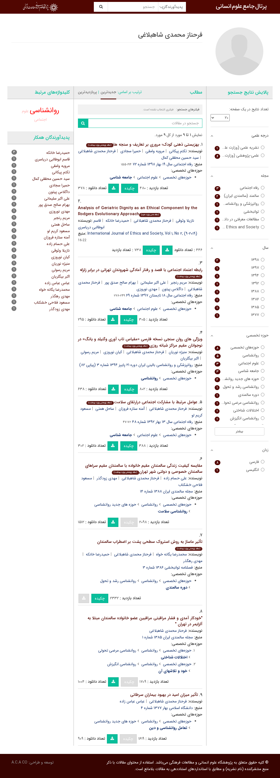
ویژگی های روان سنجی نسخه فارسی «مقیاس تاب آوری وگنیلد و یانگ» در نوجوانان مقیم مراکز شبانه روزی (140, 342)
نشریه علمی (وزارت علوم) (238, 148)
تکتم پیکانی (178, 151)
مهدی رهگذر (60, 296)
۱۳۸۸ (238, 291)
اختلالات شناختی (238, 410)
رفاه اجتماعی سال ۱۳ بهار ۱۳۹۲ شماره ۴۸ (162, 422)
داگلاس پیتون (172, 289)
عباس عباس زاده (132, 701)
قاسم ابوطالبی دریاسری (52, 159)
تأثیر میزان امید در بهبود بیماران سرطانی (164, 694)
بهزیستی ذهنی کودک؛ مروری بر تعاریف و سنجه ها (143, 144)
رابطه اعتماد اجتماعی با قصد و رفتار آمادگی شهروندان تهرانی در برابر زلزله (141, 272)
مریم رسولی (90, 352)
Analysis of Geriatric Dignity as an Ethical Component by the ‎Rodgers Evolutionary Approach (137, 211)
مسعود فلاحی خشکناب (52, 302)
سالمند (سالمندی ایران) (238, 196)
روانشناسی (149, 505)
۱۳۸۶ (238, 299)
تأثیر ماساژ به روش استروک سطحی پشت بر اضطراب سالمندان (149, 544)
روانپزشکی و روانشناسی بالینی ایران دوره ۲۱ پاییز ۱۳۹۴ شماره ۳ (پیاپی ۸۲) (136, 365)
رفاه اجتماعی (238, 188)
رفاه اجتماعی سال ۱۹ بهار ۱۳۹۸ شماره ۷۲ (163, 164)
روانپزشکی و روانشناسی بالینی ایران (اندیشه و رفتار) (237, 204)
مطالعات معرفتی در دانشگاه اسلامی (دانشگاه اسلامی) (237, 219)
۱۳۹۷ (238, 268)
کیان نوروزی (112, 352)
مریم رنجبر (179, 282)
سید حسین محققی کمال (180, 158)
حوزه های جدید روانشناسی (115, 505)
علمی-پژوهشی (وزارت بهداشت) (237, 155)
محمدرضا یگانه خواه (171, 554)
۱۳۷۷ (238, 315)
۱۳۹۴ (238, 275)
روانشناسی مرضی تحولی (117, 650)
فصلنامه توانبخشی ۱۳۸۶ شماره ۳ (168, 567)
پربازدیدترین (87, 92)
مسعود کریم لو (58, 231)
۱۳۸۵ (238, 307)
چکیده (130, 188)
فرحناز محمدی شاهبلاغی (97, 151)
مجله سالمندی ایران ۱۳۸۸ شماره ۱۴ (166, 491)
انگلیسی (238, 470)
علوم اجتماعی (147, 177)
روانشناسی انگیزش (121, 664)
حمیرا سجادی (130, 151)
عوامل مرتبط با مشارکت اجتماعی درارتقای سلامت (142, 402)
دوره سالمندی (238, 395)
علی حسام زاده (175, 478)
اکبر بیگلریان (189, 358)
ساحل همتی (104, 409)
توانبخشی (238, 212)
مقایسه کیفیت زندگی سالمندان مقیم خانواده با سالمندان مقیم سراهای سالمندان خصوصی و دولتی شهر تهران (143, 468)
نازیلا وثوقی (185, 221)
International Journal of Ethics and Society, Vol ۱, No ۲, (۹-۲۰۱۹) (142, 233)
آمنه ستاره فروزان (132, 409)
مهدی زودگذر (107, 478)
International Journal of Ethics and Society (237, 227)
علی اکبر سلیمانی (153, 282)
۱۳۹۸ (238, 260)
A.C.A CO (19, 762)
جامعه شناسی (238, 371)
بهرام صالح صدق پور (120, 282)
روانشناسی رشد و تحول (118, 581)
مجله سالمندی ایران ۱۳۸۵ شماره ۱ (167, 637)
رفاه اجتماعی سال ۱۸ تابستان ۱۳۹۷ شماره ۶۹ (159, 295)
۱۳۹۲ (238, 283)
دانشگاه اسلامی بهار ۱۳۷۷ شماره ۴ (167, 708)
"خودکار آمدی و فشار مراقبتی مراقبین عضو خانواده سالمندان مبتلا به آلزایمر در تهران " (145, 621)
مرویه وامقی (154, 151)
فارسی (238, 462)
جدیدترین (108, 92)
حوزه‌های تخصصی (177, 177)
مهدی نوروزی (146, 289)
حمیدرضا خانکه (117, 221)
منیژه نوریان (178, 352)
